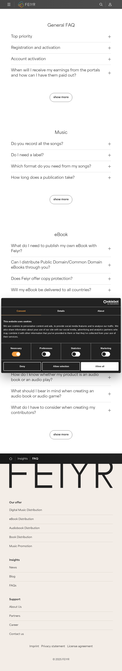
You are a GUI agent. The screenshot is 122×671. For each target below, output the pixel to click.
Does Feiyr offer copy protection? (41, 279)
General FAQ (61, 26)
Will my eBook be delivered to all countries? (51, 290)
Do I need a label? (27, 155)
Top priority (21, 37)
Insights (23, 459)
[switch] (46, 354)
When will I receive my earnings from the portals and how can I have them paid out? (55, 73)
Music (61, 133)
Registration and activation (35, 48)
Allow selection (61, 366)
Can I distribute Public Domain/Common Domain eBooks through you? (56, 265)
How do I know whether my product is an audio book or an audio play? (55, 377)
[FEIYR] (12, 458)
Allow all (99, 366)
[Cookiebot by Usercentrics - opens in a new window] (106, 302)
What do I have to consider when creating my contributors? (53, 410)
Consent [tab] (21, 311)
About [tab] (101, 311)
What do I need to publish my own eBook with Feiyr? (54, 248)
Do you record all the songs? (37, 144)
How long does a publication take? (43, 178)
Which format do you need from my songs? (51, 166)
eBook (61, 235)
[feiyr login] (110, 4)
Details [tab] (61, 311)
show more (61, 97)
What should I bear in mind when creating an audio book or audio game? (52, 393)
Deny (22, 366)
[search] (101, 4)
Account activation (28, 59)
